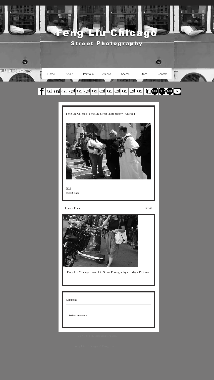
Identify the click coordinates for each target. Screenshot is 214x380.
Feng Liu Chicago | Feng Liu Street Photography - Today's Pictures (108, 272)
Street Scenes (72, 193)
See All (148, 208)
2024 (68, 188)
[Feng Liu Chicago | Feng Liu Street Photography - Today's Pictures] (108, 241)
